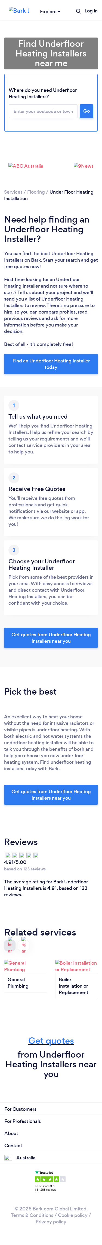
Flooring (36, 192)
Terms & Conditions (32, 1215)
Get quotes (51, 1041)
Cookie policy (73, 1215)
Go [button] (86, 111)
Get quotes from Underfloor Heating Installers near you (51, 637)
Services (13, 192)
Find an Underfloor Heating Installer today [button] (51, 364)
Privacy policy (51, 1222)
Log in (91, 11)
